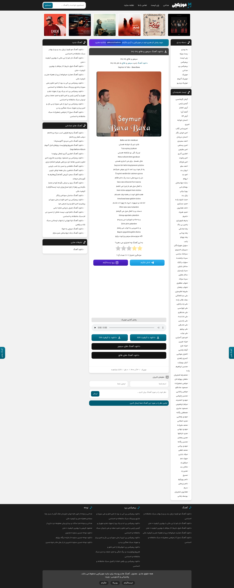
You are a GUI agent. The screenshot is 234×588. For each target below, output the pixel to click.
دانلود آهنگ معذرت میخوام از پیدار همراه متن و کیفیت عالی (167, 532)
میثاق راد (184, 462)
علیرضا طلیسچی (181, 291)
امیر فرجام (183, 162)
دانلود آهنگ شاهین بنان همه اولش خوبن (66, 170)
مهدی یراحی (183, 446)
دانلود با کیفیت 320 (146, 337)
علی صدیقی (183, 324)
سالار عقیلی (183, 274)
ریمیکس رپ (183, 66)
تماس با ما (142, 5)
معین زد (184, 471)
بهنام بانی (183, 187)
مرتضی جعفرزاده (181, 383)
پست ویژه (184, 53)
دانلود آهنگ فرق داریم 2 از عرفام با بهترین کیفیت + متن (168, 528)
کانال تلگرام (145, 262)
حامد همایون (182, 208)
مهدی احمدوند (182, 400)
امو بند (185, 174)
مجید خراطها (183, 433)
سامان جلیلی (183, 266)
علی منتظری (183, 312)
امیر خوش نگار (182, 132)
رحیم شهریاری (182, 220)
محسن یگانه (183, 441)
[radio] (139, 249)
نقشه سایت (129, 5)
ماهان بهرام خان (181, 379)
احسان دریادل (182, 137)
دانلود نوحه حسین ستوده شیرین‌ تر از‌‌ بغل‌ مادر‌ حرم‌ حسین (69, 542)
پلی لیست (155, 5)
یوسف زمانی (183, 496)
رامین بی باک (182, 224)
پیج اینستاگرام (109, 262)
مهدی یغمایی (182, 416)
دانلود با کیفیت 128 (108, 337)
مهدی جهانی (182, 429)
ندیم (186, 487)
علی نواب (184, 333)
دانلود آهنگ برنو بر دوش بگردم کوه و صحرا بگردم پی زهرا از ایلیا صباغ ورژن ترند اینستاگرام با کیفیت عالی (65, 187)
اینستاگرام (128, 582)
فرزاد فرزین (183, 341)
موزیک (143, 369)
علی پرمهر (184, 329)
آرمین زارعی (183, 103)
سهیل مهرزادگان (181, 245)
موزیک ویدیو (182, 83)
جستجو (48, 5)
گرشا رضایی (183, 350)
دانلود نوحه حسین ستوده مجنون (78, 532)
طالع (124, 63)
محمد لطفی (183, 450)
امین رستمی (183, 145)
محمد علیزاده (182, 425)
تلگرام (103, 582)
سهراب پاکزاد (182, 262)
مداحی (166, 5)
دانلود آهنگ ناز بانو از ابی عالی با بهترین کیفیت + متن (169, 523)
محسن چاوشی (182, 395)
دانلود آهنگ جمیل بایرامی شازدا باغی (68, 208)
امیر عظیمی (183, 149)
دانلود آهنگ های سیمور (129, 346)
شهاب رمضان (182, 287)
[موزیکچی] (181, 5)
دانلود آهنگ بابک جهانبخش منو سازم (68, 233)
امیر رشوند (183, 157)
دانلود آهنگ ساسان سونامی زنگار (69, 195)
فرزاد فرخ (184, 345)
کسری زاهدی (182, 358)
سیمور (130, 63)
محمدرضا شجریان (181, 375)
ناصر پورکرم (183, 479)
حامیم (185, 216)
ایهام (185, 178)
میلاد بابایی (183, 454)
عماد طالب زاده (182, 299)
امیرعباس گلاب (182, 128)
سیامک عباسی (182, 254)
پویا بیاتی (184, 191)
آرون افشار (183, 107)
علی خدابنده (183, 316)
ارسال (95, 393)
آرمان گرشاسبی (182, 99)
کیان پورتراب (183, 362)
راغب (186, 241)
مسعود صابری (182, 408)
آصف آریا (184, 112)
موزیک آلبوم (182, 78)
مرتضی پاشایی (182, 391)
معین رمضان (183, 437)
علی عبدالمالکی (182, 295)
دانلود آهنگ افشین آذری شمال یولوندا (67, 153)
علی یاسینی (183, 320)
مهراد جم (184, 458)
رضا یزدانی (183, 233)
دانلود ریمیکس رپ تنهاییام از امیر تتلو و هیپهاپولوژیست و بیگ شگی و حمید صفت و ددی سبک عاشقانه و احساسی (117, 552)
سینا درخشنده (182, 258)
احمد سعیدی (182, 141)
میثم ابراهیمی (182, 404)
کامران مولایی (182, 354)
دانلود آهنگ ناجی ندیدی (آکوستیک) (68, 141)
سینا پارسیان (182, 270)
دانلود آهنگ (142, 63)
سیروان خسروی (181, 249)
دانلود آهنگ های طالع (128, 355)
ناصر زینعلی (183, 483)
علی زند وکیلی (182, 304)
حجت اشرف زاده (181, 199)
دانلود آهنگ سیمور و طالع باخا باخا (147, 51)
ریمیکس (184, 62)
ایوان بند (184, 170)
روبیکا (115, 582)
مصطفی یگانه (182, 412)
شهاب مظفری (182, 283)
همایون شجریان (181, 491)
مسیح (185, 475)
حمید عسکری (182, 203)
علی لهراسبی (183, 308)
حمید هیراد (183, 212)
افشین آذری (183, 153)
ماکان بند (184, 467)
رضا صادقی (183, 228)
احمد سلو (184, 166)
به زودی (184, 49)
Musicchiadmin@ (114, 42)
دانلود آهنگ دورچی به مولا (72, 228)
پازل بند (184, 195)
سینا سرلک (183, 279)
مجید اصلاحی (182, 421)
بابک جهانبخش (182, 182)
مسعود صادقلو (181, 387)
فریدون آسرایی (182, 337)
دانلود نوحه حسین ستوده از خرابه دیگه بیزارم (74, 537)
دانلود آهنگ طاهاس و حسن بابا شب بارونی (65, 166)
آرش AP (184, 116)
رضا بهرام (184, 237)
